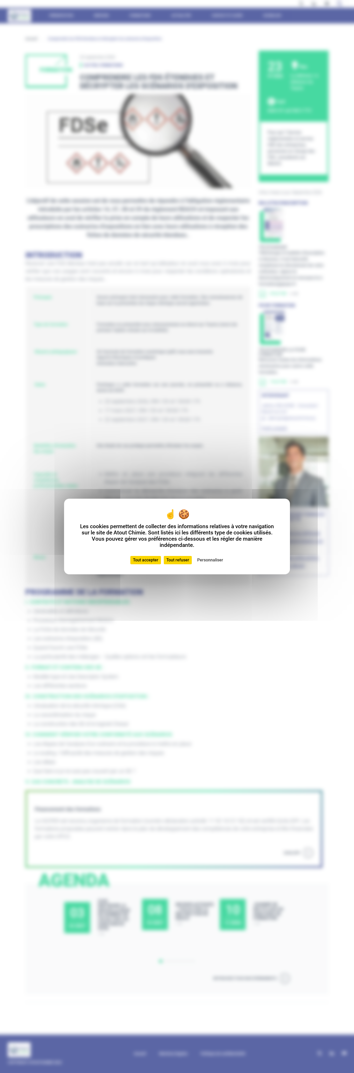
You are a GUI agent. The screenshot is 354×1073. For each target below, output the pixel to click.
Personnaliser (210, 560)
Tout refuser (177, 560)
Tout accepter (145, 560)
